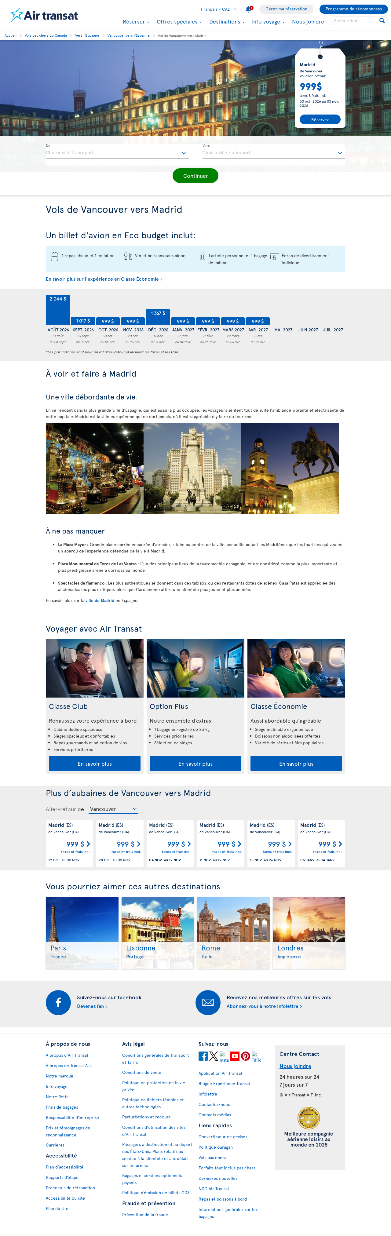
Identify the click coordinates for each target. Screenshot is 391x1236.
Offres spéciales (176, 21)
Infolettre (208, 1094)
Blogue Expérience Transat (224, 1083)
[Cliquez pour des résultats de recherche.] (382, 20)
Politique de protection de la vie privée (153, 1086)
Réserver (133, 21)
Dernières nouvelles (218, 1178)
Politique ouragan (216, 1147)
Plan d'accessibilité (64, 1167)
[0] (283, 310)
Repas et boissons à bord (223, 1199)
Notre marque (59, 1076)
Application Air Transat (220, 1073)
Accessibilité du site (65, 1198)
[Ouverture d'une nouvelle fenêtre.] (203, 1056)
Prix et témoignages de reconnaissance (68, 1131)
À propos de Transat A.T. (69, 1065)
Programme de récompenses (354, 9)
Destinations (224, 21)
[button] (195, 175)
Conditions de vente (141, 1072)
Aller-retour (61, 809)
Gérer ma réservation (286, 9)
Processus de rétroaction (70, 1187)
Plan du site (57, 1208)
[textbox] (117, 151)
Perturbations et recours (146, 1117)
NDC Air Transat (214, 1188)
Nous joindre (308, 21)
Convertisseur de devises (223, 1136)
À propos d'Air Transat (67, 1055)
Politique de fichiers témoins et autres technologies (153, 1103)
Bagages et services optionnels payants (152, 1178)
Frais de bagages (62, 1107)
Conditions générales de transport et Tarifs (155, 1058)
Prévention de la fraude (145, 1214)
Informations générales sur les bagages (228, 1212)
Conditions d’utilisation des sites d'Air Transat (153, 1130)
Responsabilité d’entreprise (72, 1117)
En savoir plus (95, 763)
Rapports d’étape (62, 1177)
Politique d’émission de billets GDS (155, 1192)
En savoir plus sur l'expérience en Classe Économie (102, 278)
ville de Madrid (100, 600)
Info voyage (265, 21)
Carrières (55, 1145)
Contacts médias (215, 1115)
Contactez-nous (214, 1104)
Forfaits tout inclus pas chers (227, 1168)
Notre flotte (57, 1096)
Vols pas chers (212, 1157)
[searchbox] (359, 20)
